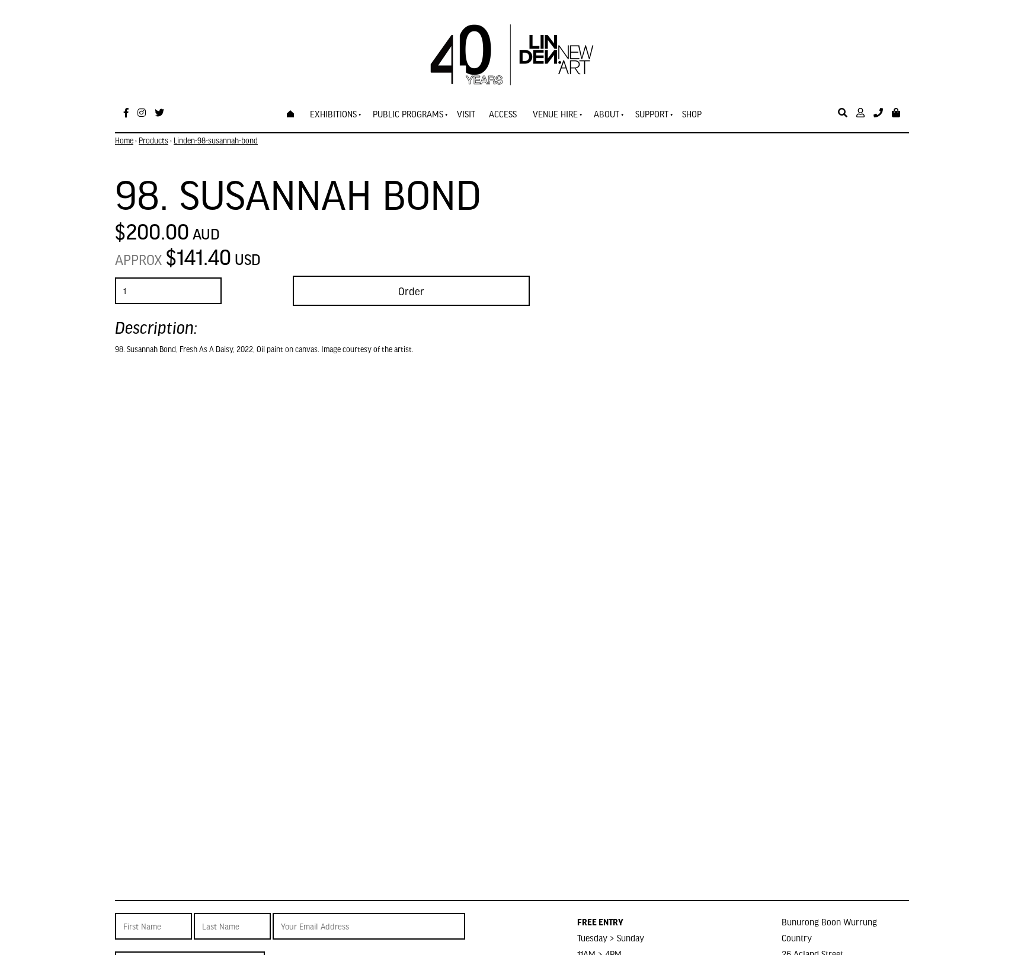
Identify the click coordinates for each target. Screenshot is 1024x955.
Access (503, 114)
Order (411, 290)
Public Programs (408, 114)
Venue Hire (555, 114)
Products (153, 140)
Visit (466, 114)
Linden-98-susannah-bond (216, 140)
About (606, 114)
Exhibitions (333, 114)
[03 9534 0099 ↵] (878, 113)
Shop (692, 114)
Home (124, 140)
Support (651, 114)
